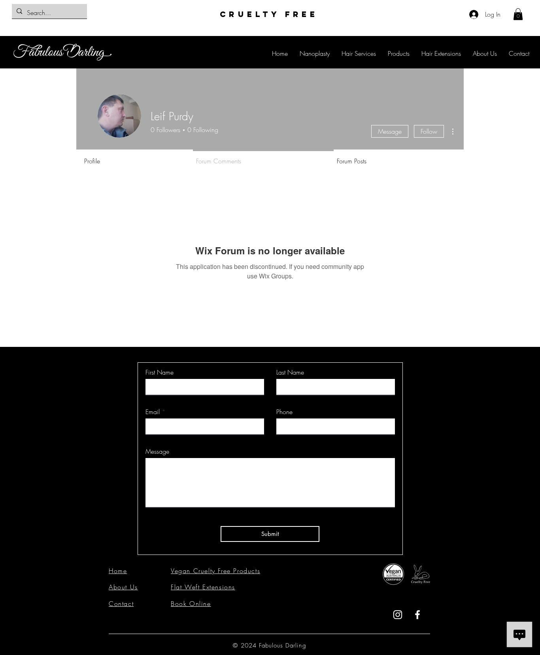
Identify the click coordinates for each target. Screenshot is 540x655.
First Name (159, 372)
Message (390, 131)
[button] (518, 14)
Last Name (290, 372)
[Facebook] (417, 615)
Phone (284, 412)
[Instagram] (398, 615)
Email (152, 412)
